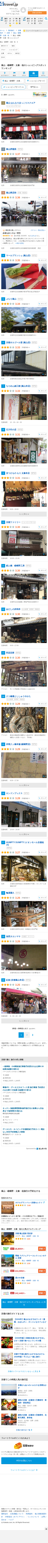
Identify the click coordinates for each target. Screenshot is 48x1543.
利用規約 (29, 1514)
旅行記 (19, 21)
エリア (4, 75)
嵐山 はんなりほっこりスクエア (20, 103)
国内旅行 (11, 30)
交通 (2, 53)
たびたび (33, 236)
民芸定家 (10, 653)
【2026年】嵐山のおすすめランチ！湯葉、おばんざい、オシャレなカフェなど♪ (30, 1322)
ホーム (2, 30)
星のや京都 (19, 1278)
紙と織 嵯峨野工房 (15, 566)
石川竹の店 (11, 429)
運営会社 (4, 1514)
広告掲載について (17, 1514)
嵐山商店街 (11, 193)
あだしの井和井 (13, 609)
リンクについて (33, 1517)
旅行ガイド (6, 21)
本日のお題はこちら (24, 1460)
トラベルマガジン (40, 21)
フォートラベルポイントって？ (36, 31)
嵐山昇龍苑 (11, 149)
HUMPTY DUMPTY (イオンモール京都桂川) (25, 843)
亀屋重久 (10, 893)
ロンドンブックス (14, 793)
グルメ (3, 49)
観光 (13, 46)
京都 (8, 33)
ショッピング (13, 49)
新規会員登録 (37, 13)
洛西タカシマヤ (13, 936)
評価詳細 (25, 110)
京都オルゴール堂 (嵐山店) (18, 342)
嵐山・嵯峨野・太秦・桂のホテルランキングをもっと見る (24, 1303)
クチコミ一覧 (37, 230)
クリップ (43, 110)
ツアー (13, 21)
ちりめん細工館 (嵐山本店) (18, 386)
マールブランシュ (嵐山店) (18, 255)
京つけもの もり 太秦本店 (18, 473)
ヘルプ (11, 1520)
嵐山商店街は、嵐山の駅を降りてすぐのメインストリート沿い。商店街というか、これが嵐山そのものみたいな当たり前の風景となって (23, 241)
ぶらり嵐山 (11, 299)
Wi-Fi (16, 20)
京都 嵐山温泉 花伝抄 (24, 1233)
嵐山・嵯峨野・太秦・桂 (30, 1236)
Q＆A (3, 57)
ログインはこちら (12, 14)
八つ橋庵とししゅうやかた (18, 696)
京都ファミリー (13, 522)
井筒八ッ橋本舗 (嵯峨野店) (18, 744)
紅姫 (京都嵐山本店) (15, 980)
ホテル (10, 21)
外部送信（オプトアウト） (15, 1517)
